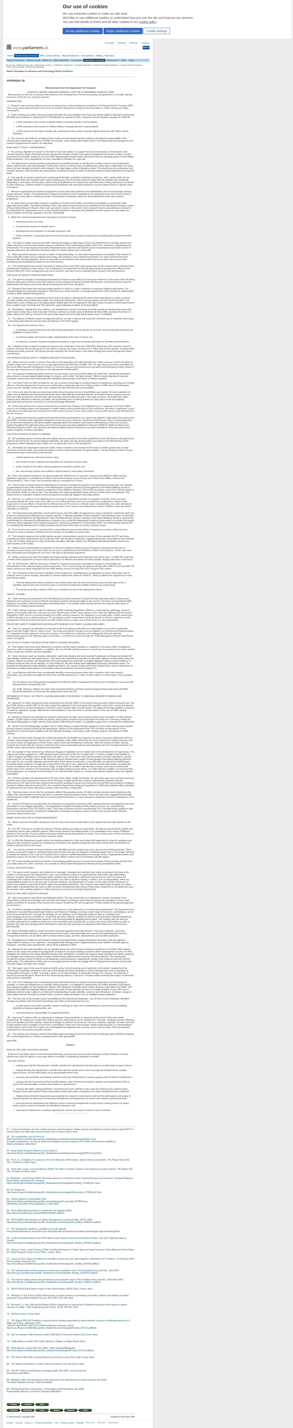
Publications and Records (63, 65)
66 (93, 346)
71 (23, 441)
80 (132, 722)
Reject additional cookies (123, 31)
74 (83, 487)
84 (71, 954)
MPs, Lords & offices (50, 55)
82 (79, 788)
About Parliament (70, 55)
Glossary (19, 1423)
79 (75, 691)
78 (38, 684)
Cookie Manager (113, 1422)
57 (17, 110)
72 (27, 441)
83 (17, 926)
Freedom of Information (43, 1423)
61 (43, 293)
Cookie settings (156, 31)
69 (69, 394)
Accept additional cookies (83, 31)
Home (10, 55)
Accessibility (109, 43)
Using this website (67, 1423)
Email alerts (122, 43)
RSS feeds (134, 43)
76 (22, 638)
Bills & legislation (61, 60)
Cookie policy (101, 1422)
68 (91, 387)
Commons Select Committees (131, 65)
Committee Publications (83, 65)
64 (90, 312)
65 (110, 314)
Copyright (79, 1423)
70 (105, 425)
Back (75, 1131)
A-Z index (9, 1423)
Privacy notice (90, 1422)
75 (26, 508)
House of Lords (33, 60)
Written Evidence (64, 71)
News (123, 60)
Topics (131, 60)
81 (16, 774)
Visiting (99, 55)
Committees (76, 60)
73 (20, 480)
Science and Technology (15, 67)
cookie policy (147, 22)
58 (27, 205)
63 (95, 305)
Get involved (87, 55)
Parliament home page (24, 65)
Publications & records (94, 60)
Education (109, 55)
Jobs (56, 1423)
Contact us (145, 43)
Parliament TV (113, 60)
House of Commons (16, 60)
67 (76, 369)
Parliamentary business (26, 55)
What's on (47, 60)
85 (29, 978)
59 (62, 213)
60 (131, 291)
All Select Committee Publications (106, 65)
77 (94, 668)
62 (122, 300)
